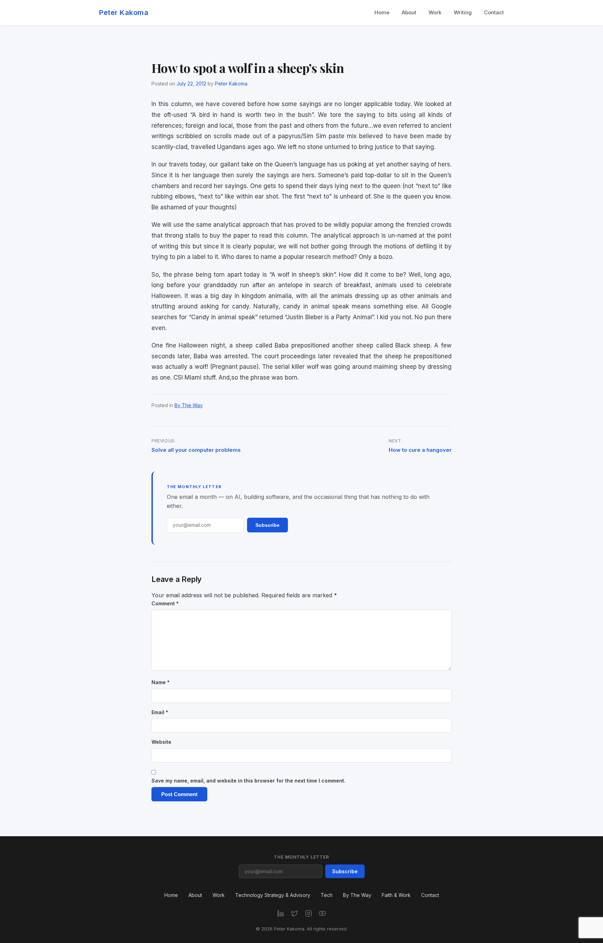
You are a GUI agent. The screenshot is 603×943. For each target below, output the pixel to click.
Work (435, 12)
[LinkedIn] (280, 913)
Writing (463, 12)
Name (160, 682)
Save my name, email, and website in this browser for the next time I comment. (248, 781)
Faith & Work (396, 895)
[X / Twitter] (294, 913)
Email (159, 712)
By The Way (188, 405)
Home (381, 12)
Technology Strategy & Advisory (272, 895)
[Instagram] (308, 913)
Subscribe (267, 525)
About (409, 12)
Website (161, 742)
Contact (494, 12)
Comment (165, 603)
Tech (327, 895)
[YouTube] (322, 913)
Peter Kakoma (123, 12)
